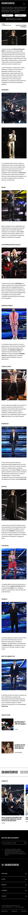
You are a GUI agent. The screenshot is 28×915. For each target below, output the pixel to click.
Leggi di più (16, 11)
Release (4, 885)
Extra (3, 879)
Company (4, 890)
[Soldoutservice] (3, 864)
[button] (14, 19)
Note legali (24, 911)
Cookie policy (14, 911)
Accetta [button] (20, 15)
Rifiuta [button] (7, 15)
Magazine (4, 873)
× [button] (23, 4)
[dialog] (14, 11)
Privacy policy (5, 911)
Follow (4, 896)
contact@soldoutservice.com (11, 905)
